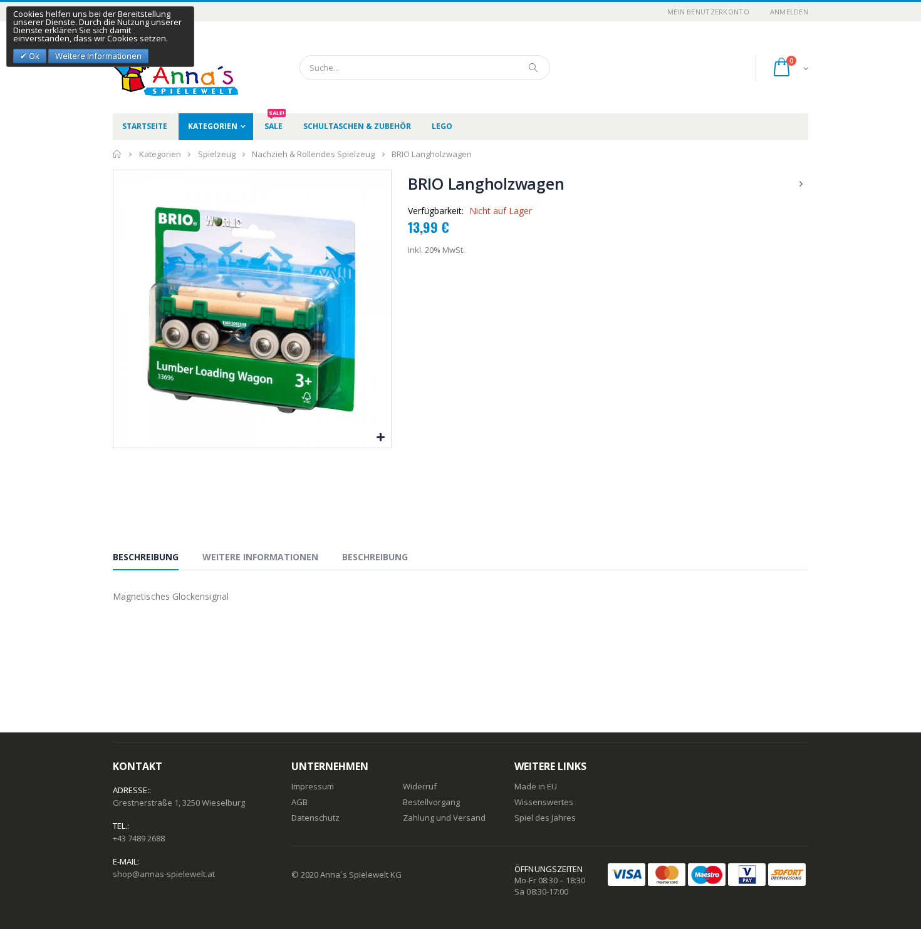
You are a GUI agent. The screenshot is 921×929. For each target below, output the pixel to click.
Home (117, 154)
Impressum (312, 786)
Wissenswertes (543, 802)
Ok (33, 55)
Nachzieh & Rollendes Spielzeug (313, 154)
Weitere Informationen (260, 557)
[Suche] (533, 68)
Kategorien (212, 126)
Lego (442, 126)
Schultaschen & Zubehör (357, 126)
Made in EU (535, 786)
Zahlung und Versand (444, 817)
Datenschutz (315, 817)
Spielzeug (217, 154)
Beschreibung (146, 557)
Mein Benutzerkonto (708, 11)
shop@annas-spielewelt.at (164, 874)
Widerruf (420, 786)
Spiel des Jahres (545, 817)
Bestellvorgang (431, 802)
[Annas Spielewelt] (156, 67)
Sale (274, 122)
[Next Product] (801, 184)
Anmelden (789, 11)
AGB (299, 802)
